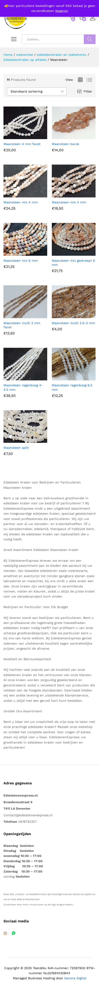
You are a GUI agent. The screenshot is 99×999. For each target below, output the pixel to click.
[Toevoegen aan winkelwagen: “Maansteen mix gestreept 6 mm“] (62, 253)
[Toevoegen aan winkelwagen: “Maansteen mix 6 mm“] (14, 253)
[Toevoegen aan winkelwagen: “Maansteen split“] (14, 440)
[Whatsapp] (13, 933)
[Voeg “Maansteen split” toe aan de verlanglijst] (35, 440)
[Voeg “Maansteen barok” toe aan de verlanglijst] (83, 136)
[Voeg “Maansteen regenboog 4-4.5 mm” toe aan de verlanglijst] (35, 378)
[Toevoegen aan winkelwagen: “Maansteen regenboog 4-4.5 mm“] (14, 378)
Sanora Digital (75, 978)
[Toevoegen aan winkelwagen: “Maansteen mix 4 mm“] (14, 195)
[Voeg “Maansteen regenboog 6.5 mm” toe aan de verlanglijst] (83, 378)
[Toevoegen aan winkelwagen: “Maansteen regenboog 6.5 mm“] (62, 378)
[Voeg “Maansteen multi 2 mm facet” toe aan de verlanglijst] (35, 315)
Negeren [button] (61, 11)
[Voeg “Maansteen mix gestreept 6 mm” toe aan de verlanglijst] (83, 253)
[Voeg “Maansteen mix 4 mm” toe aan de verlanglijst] (35, 195)
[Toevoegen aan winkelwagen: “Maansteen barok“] (62, 136)
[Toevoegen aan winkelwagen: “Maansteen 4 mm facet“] (14, 136)
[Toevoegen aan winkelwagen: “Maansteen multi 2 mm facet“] (14, 315)
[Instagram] (5, 934)
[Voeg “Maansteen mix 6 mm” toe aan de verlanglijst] (35, 253)
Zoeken (90, 39)
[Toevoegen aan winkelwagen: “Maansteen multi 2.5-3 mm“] (62, 315)
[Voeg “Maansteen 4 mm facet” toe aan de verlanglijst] (35, 136)
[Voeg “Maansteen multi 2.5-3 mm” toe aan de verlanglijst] (83, 315)
